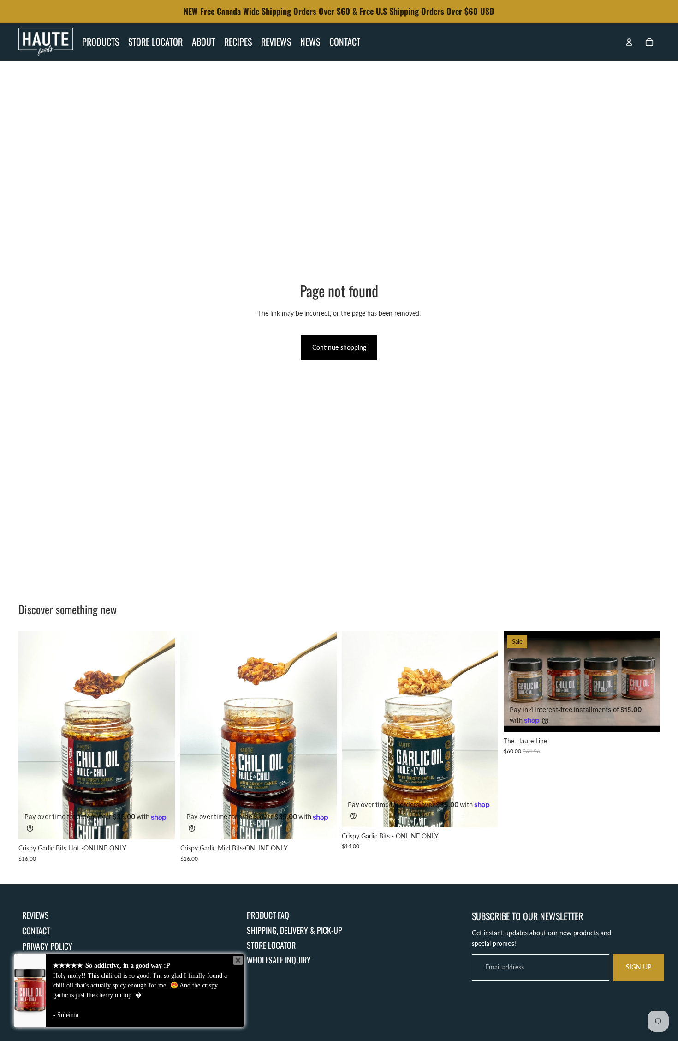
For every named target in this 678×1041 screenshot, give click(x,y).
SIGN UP (638, 967)
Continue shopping (339, 347)
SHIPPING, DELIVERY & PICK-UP (294, 930)
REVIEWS (35, 915)
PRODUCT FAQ (268, 915)
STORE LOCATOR (271, 945)
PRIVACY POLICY (47, 946)
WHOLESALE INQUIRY (279, 960)
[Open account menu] (629, 42)
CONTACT (36, 931)
